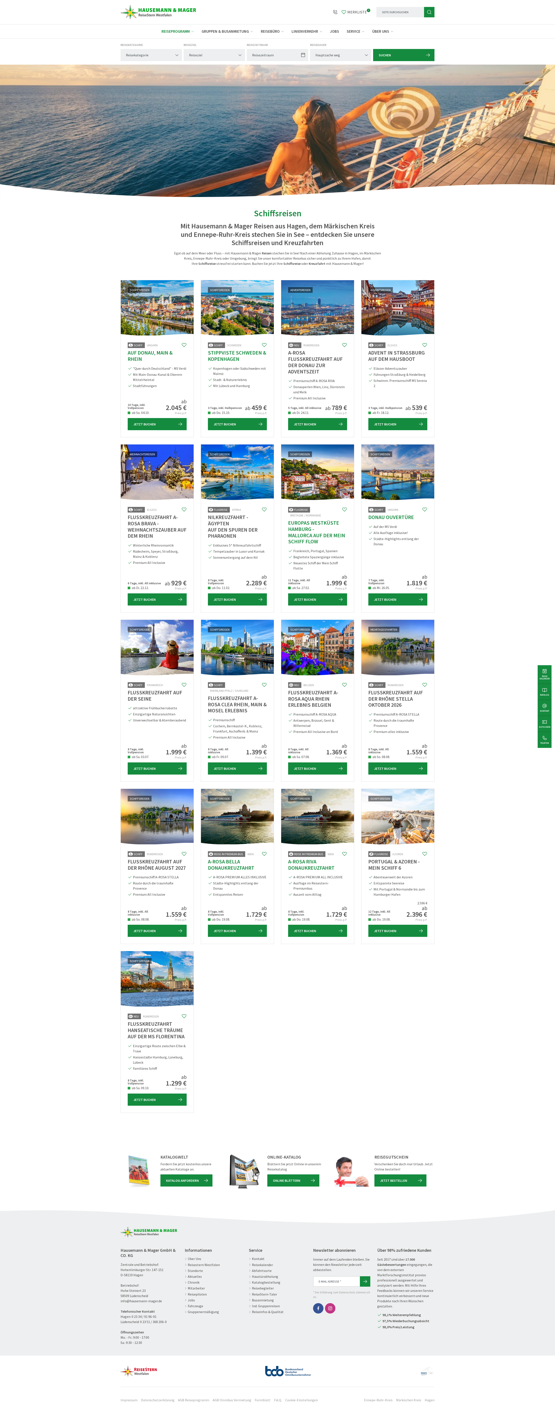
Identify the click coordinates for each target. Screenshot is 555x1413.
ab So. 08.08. (381, 757)
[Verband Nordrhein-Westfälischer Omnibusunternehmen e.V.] (427, 1369)
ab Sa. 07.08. (301, 757)
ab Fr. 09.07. (220, 757)
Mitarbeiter (196, 1288)
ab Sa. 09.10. (140, 1088)
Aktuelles (195, 1277)
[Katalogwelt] (138, 1171)
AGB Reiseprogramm (193, 1400)
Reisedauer (318, 45)
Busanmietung (263, 1300)
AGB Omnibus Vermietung (232, 1400)
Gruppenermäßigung (203, 1312)
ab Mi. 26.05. (381, 587)
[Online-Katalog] (244, 1171)
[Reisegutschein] (352, 1171)
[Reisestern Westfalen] (138, 1369)
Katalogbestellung (266, 1282)
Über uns (380, 31)
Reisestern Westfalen (204, 1265)
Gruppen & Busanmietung (225, 31)
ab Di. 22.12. (140, 587)
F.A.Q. (278, 1400)
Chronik (193, 1282)
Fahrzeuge (195, 1306)
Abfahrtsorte (262, 1271)
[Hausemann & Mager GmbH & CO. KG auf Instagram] (330, 1308)
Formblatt (263, 1400)
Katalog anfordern (182, 1180)
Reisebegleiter (263, 1288)
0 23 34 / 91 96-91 (144, 1316)
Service (353, 31)
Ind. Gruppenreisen (266, 1306)
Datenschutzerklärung (158, 1400)
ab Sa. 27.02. (301, 587)
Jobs (334, 31)
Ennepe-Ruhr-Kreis (378, 1400)
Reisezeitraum (257, 45)
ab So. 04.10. (140, 412)
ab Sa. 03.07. (140, 757)
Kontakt (258, 1259)
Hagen (429, 1400)
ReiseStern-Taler (264, 1294)
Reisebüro (270, 31)
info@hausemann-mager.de (141, 1301)
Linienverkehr (305, 31)
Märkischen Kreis (408, 1400)
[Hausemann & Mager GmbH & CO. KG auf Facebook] (318, 1308)
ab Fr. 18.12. (380, 412)
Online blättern (286, 1180)
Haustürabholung (265, 1277)
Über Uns (194, 1259)
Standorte (195, 1271)
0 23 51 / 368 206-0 (153, 1322)
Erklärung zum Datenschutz (337, 1292)
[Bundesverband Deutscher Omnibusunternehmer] (288, 1369)
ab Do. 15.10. (220, 412)
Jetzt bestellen (393, 1180)
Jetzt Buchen (144, 424)
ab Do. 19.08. (220, 919)
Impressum (129, 1400)
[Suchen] (429, 12)
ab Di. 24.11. (300, 412)
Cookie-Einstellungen (301, 1400)
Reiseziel (190, 45)
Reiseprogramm (176, 31)
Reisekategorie (132, 45)
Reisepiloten (197, 1294)
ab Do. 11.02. (220, 587)
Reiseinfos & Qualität (268, 1312)
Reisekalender (262, 1265)
